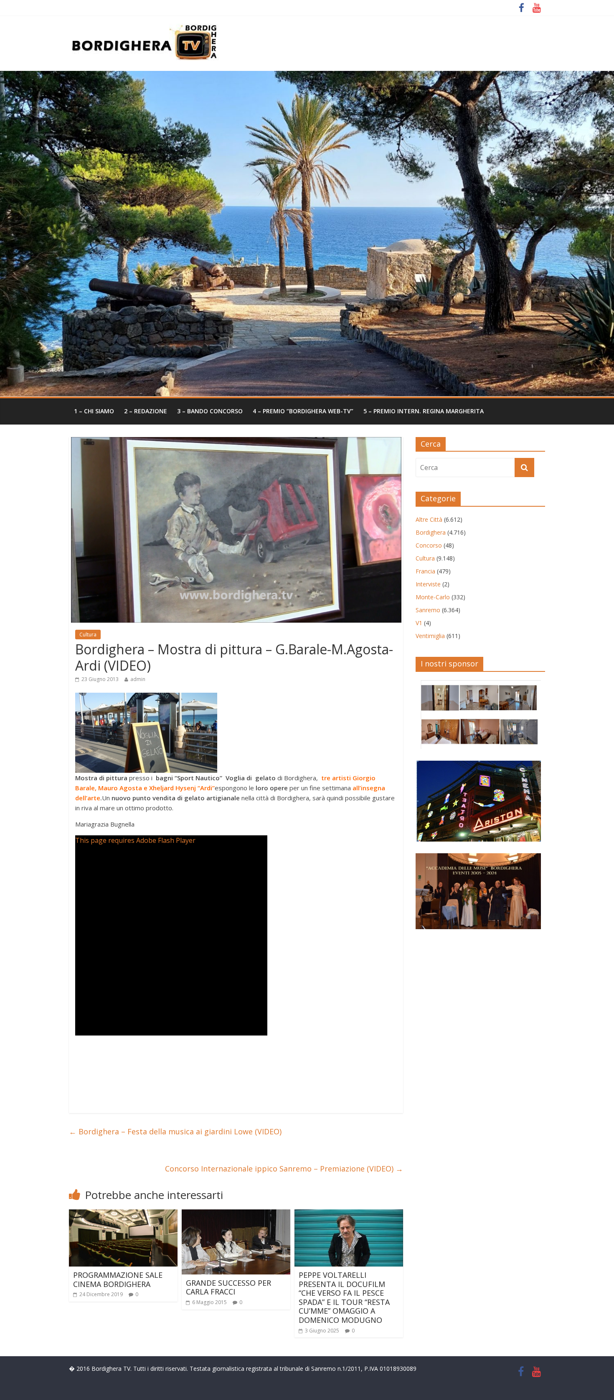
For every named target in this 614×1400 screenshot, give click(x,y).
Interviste (428, 584)
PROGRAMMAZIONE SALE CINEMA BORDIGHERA (117, 1279)
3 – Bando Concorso (210, 411)
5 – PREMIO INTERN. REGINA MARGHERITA (423, 411)
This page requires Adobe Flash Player (135, 840)
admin (137, 679)
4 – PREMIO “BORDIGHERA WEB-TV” (303, 411)
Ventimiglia (430, 636)
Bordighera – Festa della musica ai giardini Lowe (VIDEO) (175, 1131)
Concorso (429, 545)
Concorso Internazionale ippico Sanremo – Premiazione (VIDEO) (284, 1169)
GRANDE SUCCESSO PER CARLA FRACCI (228, 1287)
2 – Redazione (145, 411)
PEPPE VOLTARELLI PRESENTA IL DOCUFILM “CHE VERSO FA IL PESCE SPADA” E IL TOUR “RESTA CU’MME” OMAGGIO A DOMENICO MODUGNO (344, 1297)
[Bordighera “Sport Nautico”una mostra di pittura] (146, 697)
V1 (419, 623)
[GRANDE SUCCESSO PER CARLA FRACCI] (236, 1214)
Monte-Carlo (433, 597)
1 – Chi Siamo (94, 411)
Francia (425, 571)
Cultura (87, 634)
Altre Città (429, 519)
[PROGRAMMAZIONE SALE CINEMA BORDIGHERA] (123, 1214)
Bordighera (431, 532)
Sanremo (428, 610)
